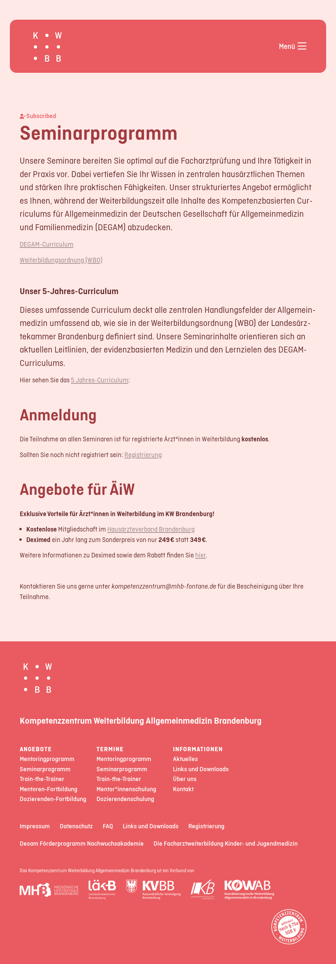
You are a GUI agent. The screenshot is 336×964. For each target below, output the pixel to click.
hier (200, 555)
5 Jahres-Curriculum (99, 379)
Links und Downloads (201, 769)
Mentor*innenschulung (126, 789)
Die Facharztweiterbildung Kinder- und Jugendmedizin (226, 843)
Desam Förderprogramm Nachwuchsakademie (82, 843)
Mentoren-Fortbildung (48, 789)
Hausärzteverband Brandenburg (151, 529)
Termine (110, 749)
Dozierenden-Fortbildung (53, 799)
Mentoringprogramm (47, 759)
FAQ (108, 826)
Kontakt (183, 789)
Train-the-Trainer (42, 779)
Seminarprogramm (45, 769)
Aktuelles (185, 759)
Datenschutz (76, 826)
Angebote (36, 749)
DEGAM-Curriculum (47, 244)
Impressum (35, 826)
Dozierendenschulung (125, 799)
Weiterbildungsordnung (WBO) (61, 259)
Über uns (185, 779)
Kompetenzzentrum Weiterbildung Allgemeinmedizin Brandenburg (141, 720)
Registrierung (143, 454)
